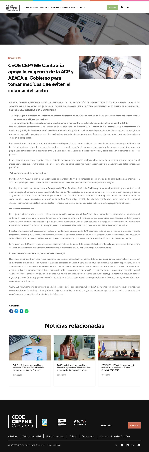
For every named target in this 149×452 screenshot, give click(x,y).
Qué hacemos (54, 7)
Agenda (43, 7)
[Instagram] (133, 445)
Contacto (81, 7)
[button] (11, 311)
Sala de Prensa (68, 7)
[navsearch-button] (128, 7)
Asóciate (106, 425)
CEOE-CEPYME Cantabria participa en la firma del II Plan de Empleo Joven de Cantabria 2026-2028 (117, 367)
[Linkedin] (127, 445)
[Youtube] (139, 445)
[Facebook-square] (122, 445)
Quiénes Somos (31, 7)
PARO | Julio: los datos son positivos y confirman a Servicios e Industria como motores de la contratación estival (28, 367)
